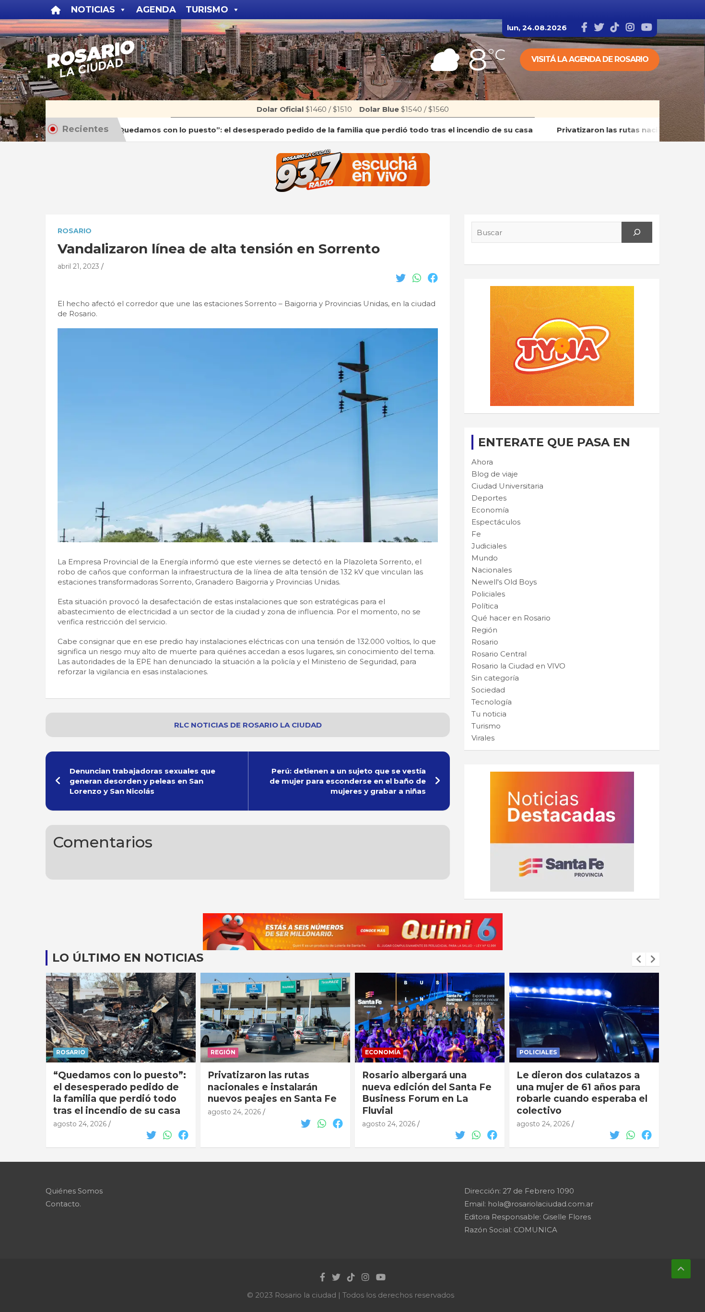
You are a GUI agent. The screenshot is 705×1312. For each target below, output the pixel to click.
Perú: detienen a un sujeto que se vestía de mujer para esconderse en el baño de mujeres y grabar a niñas (348, 781)
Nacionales (491, 569)
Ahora (482, 461)
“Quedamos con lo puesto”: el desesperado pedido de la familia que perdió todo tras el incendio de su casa (119, 1093)
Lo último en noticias (127, 958)
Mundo (484, 557)
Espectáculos (495, 521)
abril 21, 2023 (78, 266)
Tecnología (491, 701)
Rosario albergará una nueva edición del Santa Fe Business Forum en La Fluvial (427, 1093)
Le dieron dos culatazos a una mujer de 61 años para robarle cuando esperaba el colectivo (582, 1093)
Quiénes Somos (74, 1190)
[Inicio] (56, 9)
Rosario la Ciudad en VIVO (518, 665)
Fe (476, 533)
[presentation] (639, 959)
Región (484, 629)
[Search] (637, 232)
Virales (482, 737)
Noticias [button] (93, 9)
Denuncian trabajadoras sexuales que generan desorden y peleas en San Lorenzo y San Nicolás (142, 781)
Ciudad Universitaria (507, 485)
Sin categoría (495, 677)
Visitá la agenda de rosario (589, 59)
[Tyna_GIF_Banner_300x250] (562, 291)
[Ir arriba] (681, 1268)
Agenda (156, 9)
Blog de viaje (494, 473)
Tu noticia (488, 713)
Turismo (486, 725)
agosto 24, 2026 (79, 1124)
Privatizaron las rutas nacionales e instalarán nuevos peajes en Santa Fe (272, 1087)
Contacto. (63, 1203)
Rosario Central (499, 653)
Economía (490, 509)
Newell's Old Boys (504, 581)
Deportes (488, 497)
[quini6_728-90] (353, 918)
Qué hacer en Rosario (511, 617)
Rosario (75, 231)
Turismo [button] (207, 9)
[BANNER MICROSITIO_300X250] (562, 776)
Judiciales (488, 545)
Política (484, 605)
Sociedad (488, 689)
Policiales (488, 593)
